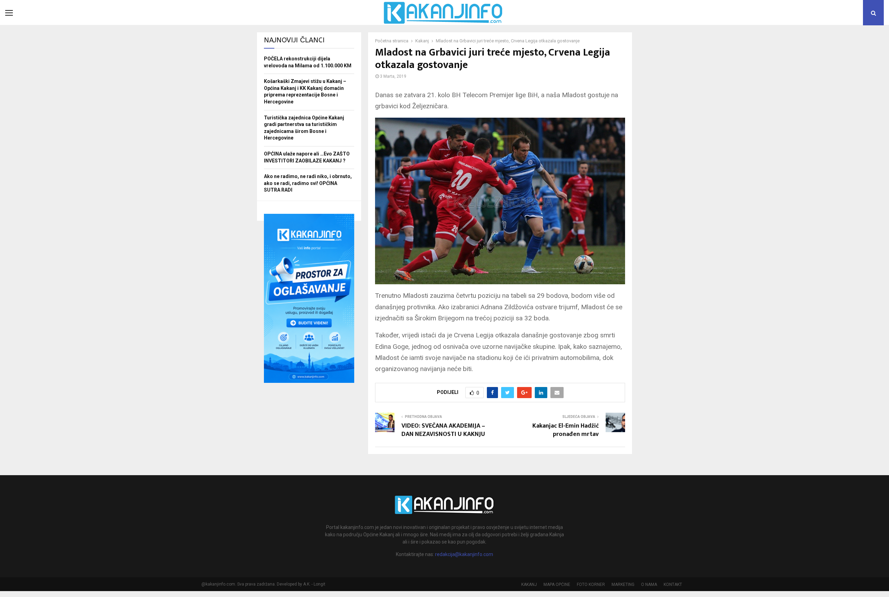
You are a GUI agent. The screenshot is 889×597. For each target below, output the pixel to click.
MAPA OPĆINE (556, 584)
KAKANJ (529, 584)
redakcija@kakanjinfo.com (464, 554)
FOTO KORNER (591, 584)
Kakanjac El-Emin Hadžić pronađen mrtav (565, 430)
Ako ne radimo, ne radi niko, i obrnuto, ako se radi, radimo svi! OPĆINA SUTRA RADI (308, 183)
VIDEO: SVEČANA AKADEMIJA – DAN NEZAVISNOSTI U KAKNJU (443, 430)
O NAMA (649, 584)
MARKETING (623, 584)
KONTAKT (673, 584)
